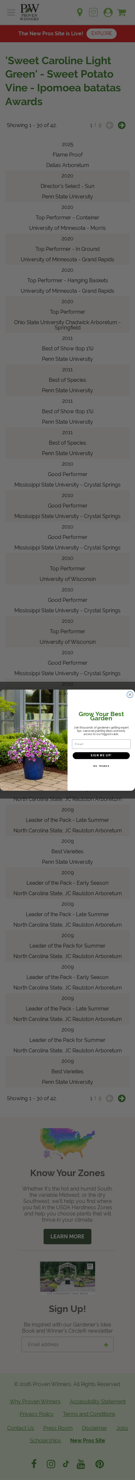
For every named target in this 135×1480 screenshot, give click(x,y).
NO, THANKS (101, 766)
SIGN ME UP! (101, 755)
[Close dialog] (130, 694)
